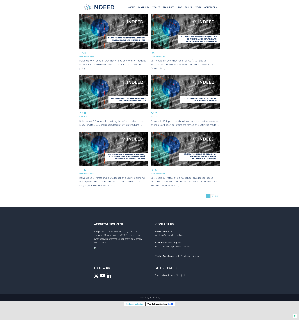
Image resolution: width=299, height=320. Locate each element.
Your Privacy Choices (157, 304)
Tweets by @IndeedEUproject (170, 275)
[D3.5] (185, 133)
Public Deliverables (86, 56)
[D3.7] (185, 76)
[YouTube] (102, 275)
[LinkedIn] (109, 275)
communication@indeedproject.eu (173, 246)
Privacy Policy (144, 298)
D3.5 (154, 170)
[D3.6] (113, 133)
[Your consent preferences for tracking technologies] (295, 316)
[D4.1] (185, 16)
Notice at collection (135, 304)
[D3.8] (113, 76)
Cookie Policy (155, 298)
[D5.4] (113, 16)
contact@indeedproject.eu (169, 235)
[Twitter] (96, 275)
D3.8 (82, 113)
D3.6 (82, 170)
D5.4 (82, 53)
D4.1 (153, 53)
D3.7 (154, 113)
